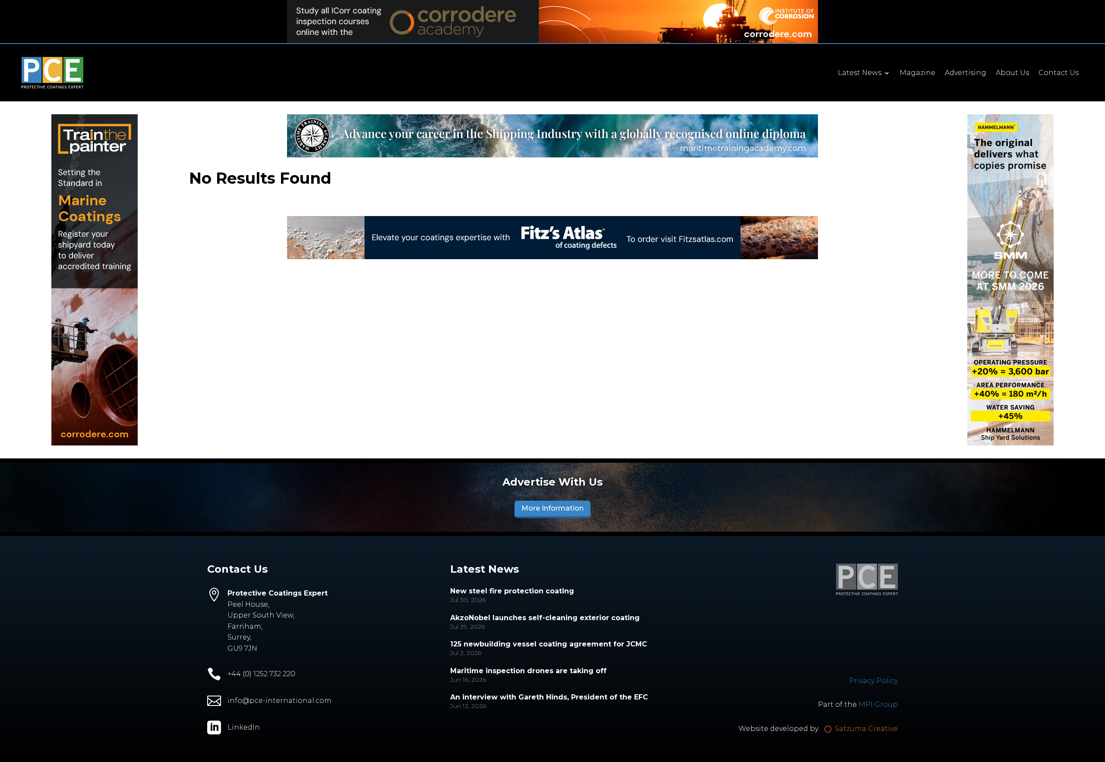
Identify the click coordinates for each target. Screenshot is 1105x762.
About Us (1012, 73)
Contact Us (1059, 73)
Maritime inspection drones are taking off (528, 671)
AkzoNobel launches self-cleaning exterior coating (545, 618)
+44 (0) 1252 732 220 (261, 674)
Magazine (917, 73)
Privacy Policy (873, 681)
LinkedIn (243, 727)
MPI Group (878, 704)
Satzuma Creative (865, 728)
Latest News (859, 73)
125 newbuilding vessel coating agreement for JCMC (548, 644)
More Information (552, 508)
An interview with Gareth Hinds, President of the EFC (549, 697)
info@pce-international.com (279, 700)
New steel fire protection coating (512, 591)
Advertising (965, 73)
